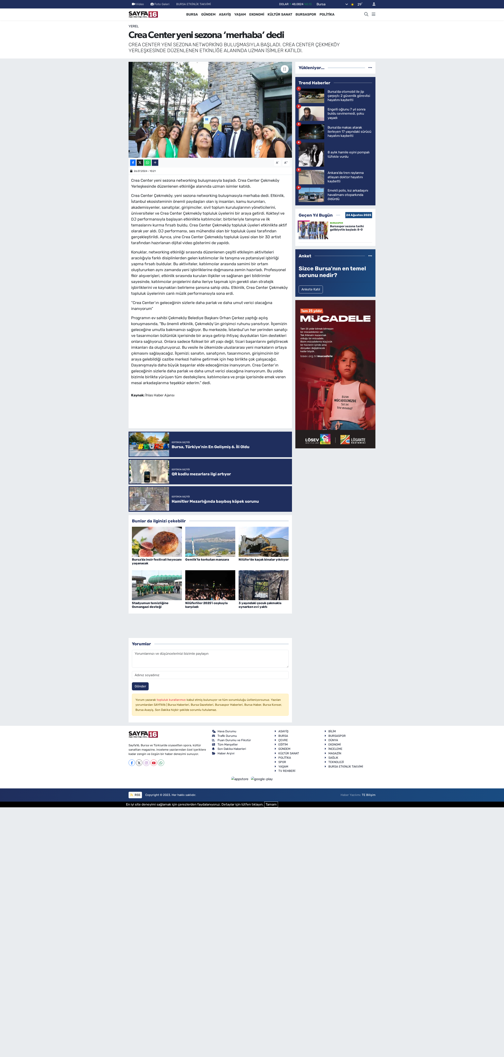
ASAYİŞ (225, 14)
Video (140, 4)
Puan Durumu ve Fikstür (234, 740)
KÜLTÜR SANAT (280, 14)
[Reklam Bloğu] (335, 374)
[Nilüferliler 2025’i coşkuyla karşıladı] (210, 585)
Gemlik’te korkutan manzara (207, 559)
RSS (137, 795)
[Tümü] (370, 68)
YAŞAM (240, 14)
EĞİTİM (283, 744)
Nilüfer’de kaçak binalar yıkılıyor (264, 559)
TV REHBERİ (286, 771)
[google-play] (262, 779)
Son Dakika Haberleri (232, 749)
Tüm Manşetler (228, 744)
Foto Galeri (162, 4)
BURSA (192, 14)
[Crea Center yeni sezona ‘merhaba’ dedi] (210, 110)
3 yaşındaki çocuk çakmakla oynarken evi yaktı (260, 605)
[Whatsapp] (161, 762)
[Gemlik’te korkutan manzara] (210, 541)
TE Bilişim (368, 795)
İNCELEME (335, 749)
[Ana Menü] (373, 14)
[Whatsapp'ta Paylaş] (147, 162)
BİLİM (332, 731)
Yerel (134, 26)
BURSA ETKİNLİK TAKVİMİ (193, 4)
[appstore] (240, 779)
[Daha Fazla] (155, 162)
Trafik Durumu (227, 736)
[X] (139, 762)
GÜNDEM (208, 14)
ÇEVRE (283, 740)
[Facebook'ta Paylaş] (133, 162)
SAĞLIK (333, 757)
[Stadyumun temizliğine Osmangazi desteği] (157, 585)
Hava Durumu (227, 731)
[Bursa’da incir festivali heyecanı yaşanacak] (157, 541)
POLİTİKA (327, 14)
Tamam (271, 804)
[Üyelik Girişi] (372, 4)
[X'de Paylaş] (140, 162)
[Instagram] (146, 762)
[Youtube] (153, 762)
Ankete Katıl (310, 289)
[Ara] (366, 14)
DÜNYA (333, 740)
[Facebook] (132, 762)
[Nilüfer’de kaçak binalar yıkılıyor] (264, 541)
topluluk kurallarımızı (172, 700)
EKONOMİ (256, 14)
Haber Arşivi (226, 753)
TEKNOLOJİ (336, 762)
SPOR (282, 762)
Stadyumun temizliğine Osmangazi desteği (150, 605)
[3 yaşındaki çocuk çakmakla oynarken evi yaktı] (264, 585)
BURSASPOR (306, 14)
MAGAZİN (334, 753)
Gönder (140, 686)
